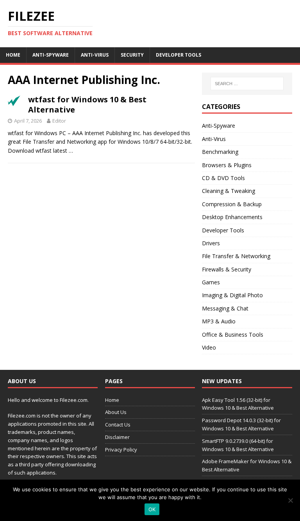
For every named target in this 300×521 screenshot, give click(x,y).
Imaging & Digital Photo (232, 295)
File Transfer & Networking (236, 256)
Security (132, 55)
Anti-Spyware (50, 55)
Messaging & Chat (225, 308)
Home (13, 55)
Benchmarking (220, 151)
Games (211, 282)
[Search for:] (247, 83)
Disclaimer (117, 437)
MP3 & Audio (219, 321)
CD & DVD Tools (223, 178)
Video (209, 347)
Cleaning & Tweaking (228, 190)
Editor (59, 120)
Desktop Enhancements (232, 217)
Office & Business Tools (232, 334)
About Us (116, 412)
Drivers (211, 243)
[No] (290, 500)
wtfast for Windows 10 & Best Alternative (87, 104)
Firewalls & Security (226, 269)
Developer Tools (178, 55)
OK (152, 509)
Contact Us (117, 424)
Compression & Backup (232, 204)
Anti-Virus (95, 55)
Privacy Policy (121, 449)
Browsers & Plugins (227, 165)
